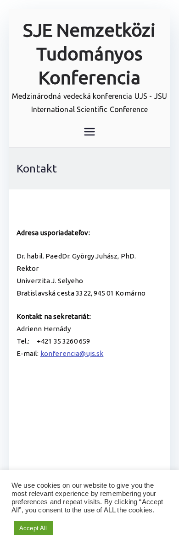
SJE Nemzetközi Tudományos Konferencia (89, 54)
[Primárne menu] (89, 131)
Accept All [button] (33, 528)
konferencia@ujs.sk (72, 353)
